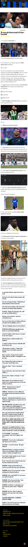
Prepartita (3, 30)
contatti (5, 536)
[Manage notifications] (24, 544)
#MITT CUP (6, 524)
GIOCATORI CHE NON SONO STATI (13, 522)
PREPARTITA (7, 511)
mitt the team (6, 534)
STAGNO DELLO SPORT (10, 525)
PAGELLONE (6, 515)
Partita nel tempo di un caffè (13, 513)
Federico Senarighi (5, 36)
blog (4, 532)
